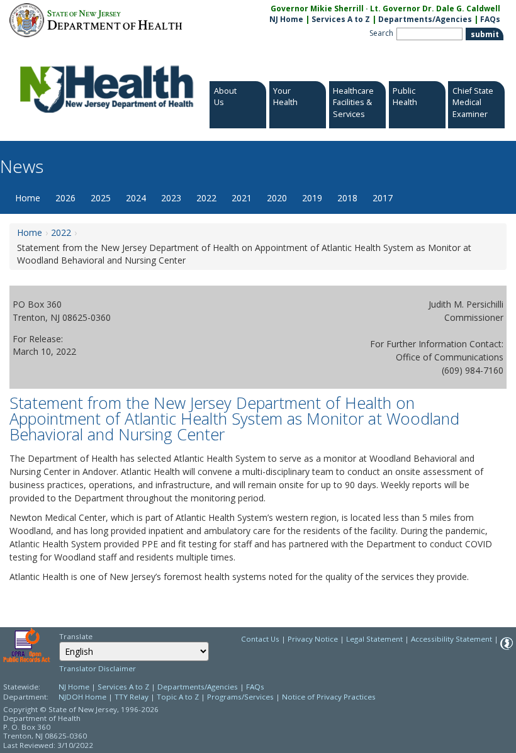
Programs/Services (240, 696)
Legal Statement (374, 639)
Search (381, 33)
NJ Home (286, 19)
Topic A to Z (178, 696)
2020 (277, 198)
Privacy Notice (313, 639)
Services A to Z (340, 19)
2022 (206, 198)
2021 (242, 198)
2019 (312, 198)
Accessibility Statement (451, 639)
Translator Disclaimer (97, 668)
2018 (347, 198)
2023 (171, 198)
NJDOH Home (82, 696)
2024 (136, 198)
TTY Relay (132, 696)
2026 (65, 198)
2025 (101, 198)
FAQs (490, 19)
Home (27, 198)
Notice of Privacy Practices (329, 696)
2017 (383, 198)
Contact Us (260, 639)
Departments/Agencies (425, 19)
